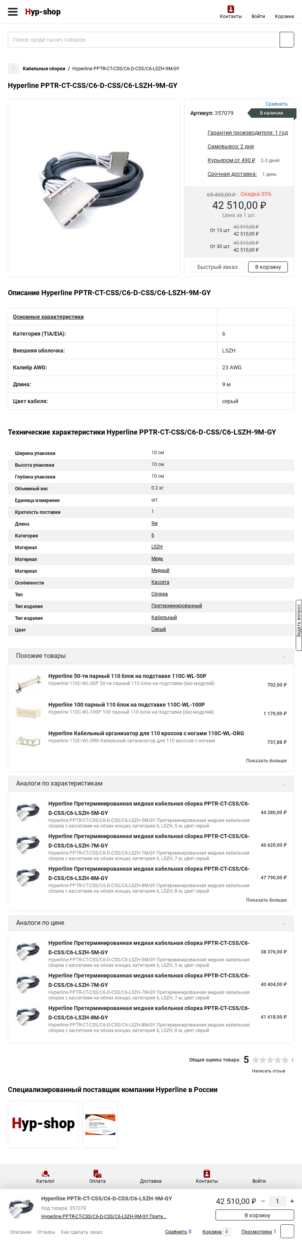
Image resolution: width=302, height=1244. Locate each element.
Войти (258, 16)
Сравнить (176, 1232)
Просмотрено (256, 1232)
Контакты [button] (231, 16)
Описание (20, 1232)
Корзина (284, 16)
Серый (158, 629)
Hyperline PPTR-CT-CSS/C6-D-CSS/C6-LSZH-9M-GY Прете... (103, 1216)
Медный (160, 570)
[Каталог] (13, 12)
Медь (157, 558)
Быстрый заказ (217, 267)
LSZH (157, 547)
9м (154, 523)
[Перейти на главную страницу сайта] (59, 11)
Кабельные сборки (44, 68)
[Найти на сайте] (287, 39)
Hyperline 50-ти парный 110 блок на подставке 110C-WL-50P (127, 676)
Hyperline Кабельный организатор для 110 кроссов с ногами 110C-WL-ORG (146, 733)
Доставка (151, 1181)
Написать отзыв (268, 1071)
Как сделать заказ (81, 1232)
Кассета (160, 582)
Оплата (97, 1181)
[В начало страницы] (287, 1231)
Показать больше (266, 761)
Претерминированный (176, 605)
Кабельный (164, 617)
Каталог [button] (45, 1181)
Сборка (159, 594)
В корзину (268, 267)
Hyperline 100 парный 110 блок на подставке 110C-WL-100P (126, 704)
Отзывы (46, 1232)
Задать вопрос (299, 621)
